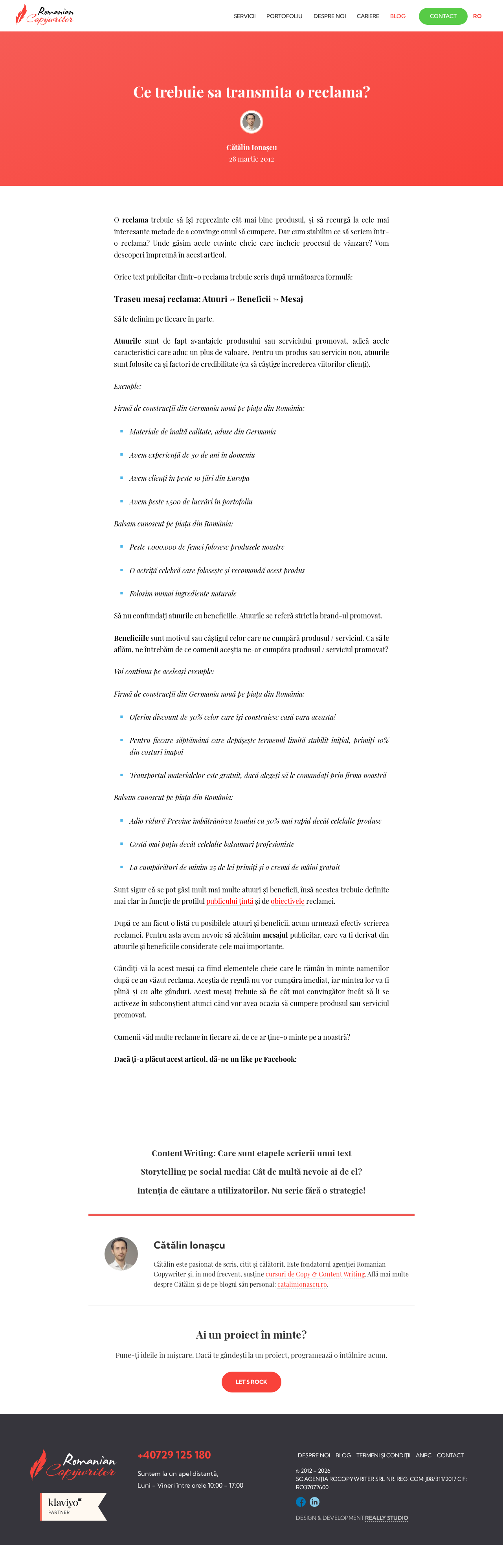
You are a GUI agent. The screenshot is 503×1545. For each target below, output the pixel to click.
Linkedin (314, 1502)
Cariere (368, 16)
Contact (443, 16)
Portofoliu (284, 16)
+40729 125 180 (174, 1454)
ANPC (423, 1455)
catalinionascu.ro (302, 1284)
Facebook (301, 1502)
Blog (398, 16)
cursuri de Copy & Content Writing (315, 1274)
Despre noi (330, 16)
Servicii (244, 16)
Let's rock (251, 1381)
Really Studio (386, 1517)
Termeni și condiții (383, 1455)
